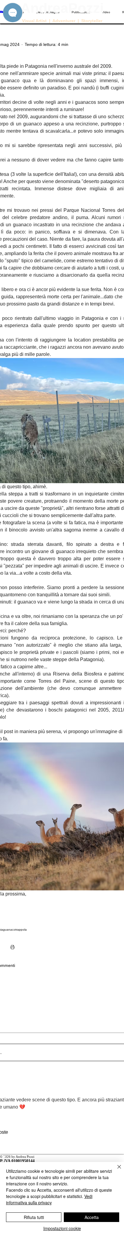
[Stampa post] (12, 947)
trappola (21, 929)
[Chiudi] (115, 1170)
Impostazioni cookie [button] (62, 1228)
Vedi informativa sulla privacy (49, 1199)
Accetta (92, 1217)
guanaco (9, 929)
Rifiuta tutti (34, 1217)
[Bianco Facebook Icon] (62, 1159)
